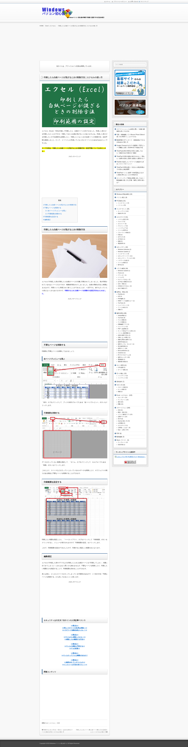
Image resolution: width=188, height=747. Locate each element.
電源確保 (120, 359)
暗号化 (120, 265)
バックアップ (122, 375)
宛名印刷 (120, 444)
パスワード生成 (122, 260)
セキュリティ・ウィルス (125, 258)
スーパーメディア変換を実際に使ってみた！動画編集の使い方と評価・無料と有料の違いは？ (131, 180)
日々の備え (120, 373)
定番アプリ (121, 416)
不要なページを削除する (52, 208)
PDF (118, 433)
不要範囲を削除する (53, 214)
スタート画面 (122, 387)
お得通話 (120, 423)
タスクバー (121, 223)
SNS (119, 410)
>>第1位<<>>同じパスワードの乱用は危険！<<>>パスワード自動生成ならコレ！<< (74, 628)
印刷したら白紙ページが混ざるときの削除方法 (59, 205)
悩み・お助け (122, 430)
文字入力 (120, 237)
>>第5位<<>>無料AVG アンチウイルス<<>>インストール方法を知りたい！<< (74, 662)
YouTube (120, 303)
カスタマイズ (121, 217)
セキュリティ (121, 247)
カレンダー (121, 397)
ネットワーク (122, 211)
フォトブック (122, 326)
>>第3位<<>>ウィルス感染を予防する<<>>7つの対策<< (75, 646)
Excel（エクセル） (50, 723)
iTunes (120, 273)
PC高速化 (120, 201)
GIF (119, 296)
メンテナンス (122, 378)
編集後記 (46, 219)
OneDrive (121, 353)
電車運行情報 (122, 361)
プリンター (121, 275)
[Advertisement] (94, 43)
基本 (58, 723)
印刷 (119, 234)
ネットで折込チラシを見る (126, 331)
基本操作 (119, 381)
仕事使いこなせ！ (123, 427)
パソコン (120, 205)
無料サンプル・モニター (125, 344)
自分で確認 (121, 288)
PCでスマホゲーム (123, 355)
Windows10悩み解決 (123, 194)
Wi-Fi (119, 419)
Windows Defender (123, 249)
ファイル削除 (122, 262)
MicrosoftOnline (122, 350)
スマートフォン (121, 408)
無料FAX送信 (122, 342)
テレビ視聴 (121, 320)
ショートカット (122, 305)
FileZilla (120, 294)
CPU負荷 (120, 367)
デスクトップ (122, 226)
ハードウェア (122, 228)
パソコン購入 (121, 197)
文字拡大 (120, 239)
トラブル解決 (121, 268)
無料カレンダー (122, 357)
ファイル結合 (122, 307)
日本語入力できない (124, 286)
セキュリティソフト (124, 256)
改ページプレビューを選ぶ (55, 211)
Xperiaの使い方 (122, 421)
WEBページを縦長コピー (125, 301)
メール (120, 277)
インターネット (122, 203)
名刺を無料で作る (123, 335)
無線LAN (120, 213)
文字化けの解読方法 (124, 281)
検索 (119, 241)
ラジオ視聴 (121, 322)
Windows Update (123, 251)
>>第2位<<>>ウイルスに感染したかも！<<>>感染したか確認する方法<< (75, 637)
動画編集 (119, 437)
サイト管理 (120, 365)
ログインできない (123, 279)
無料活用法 (120, 313)
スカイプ (120, 221)
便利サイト (121, 348)
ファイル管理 (122, 230)
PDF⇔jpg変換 (122, 328)
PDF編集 (120, 298)
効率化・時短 (121, 292)
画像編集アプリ (122, 324)
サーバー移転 (122, 370)
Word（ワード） (122, 440)
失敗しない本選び (123, 337)
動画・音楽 (121, 412)
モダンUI (119, 385)
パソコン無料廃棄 (123, 333)
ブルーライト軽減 (123, 232)
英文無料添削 (122, 346)
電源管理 (120, 243)
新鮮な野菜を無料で (124, 339)
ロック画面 (121, 389)
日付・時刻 (121, 284)
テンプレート (122, 400)
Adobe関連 (121, 315)
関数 (119, 404)
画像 (119, 309)
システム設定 (122, 219)
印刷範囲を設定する (50, 217)
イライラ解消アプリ (124, 414)
